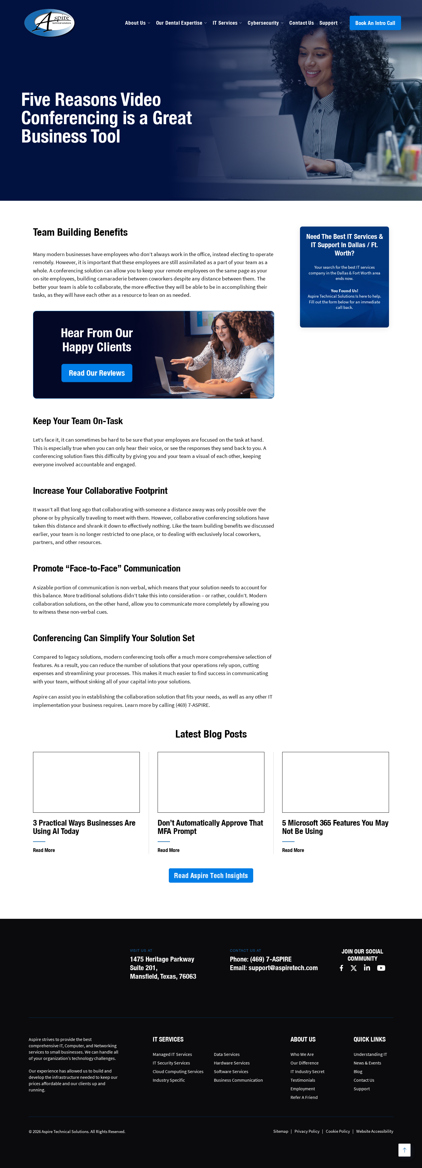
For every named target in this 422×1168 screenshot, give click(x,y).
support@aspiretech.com (283, 968)
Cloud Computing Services (178, 1071)
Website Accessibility (374, 1131)
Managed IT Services (180, 68)
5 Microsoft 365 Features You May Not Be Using (335, 826)
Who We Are (302, 1054)
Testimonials (303, 1080)
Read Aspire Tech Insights (211, 875)
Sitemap (280, 1131)
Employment (303, 1088)
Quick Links (370, 1039)
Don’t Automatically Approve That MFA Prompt (210, 826)
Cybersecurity (263, 23)
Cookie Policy (338, 1131)
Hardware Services (232, 1063)
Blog (358, 1071)
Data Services (227, 1054)
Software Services (231, 1071)
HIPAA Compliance (178, 92)
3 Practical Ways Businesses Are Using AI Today (84, 826)
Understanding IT (370, 1054)
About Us (135, 23)
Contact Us (301, 23)
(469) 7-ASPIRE (271, 959)
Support (328, 23)
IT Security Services (171, 1063)
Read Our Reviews (97, 372)
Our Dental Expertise (179, 23)
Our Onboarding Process (261, 68)
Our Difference (305, 1063)
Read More (44, 850)
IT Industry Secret (307, 1071)
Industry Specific (169, 1080)
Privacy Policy (307, 1131)
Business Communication (238, 1080)
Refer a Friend (304, 1097)
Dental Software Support (185, 80)
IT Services (225, 23)
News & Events (367, 1063)
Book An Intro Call (375, 23)
